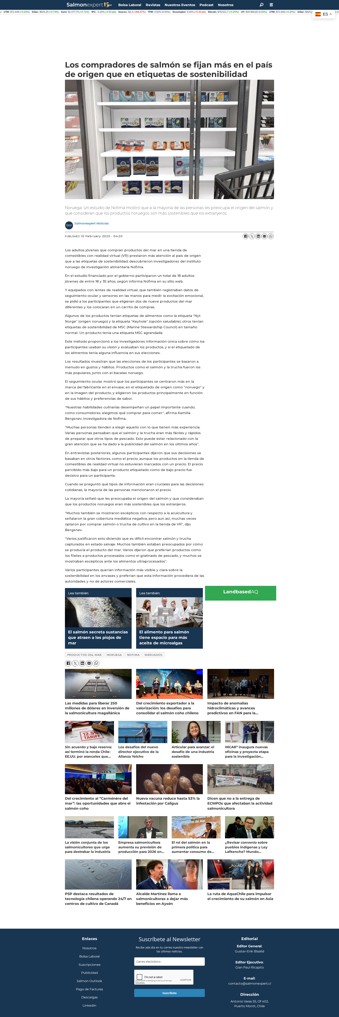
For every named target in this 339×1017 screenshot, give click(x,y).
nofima (133, 654)
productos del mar (84, 654)
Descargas (89, 997)
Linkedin (89, 1005)
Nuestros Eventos (180, 5)
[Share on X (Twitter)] (252, 236)
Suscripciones (89, 965)
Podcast (206, 5)
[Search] (261, 5)
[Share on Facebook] (246, 236)
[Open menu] (271, 5)
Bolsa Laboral (129, 5)
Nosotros (225, 5)
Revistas (153, 5)
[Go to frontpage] (89, 5)
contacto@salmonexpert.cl (249, 983)
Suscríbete (169, 993)
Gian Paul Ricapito (249, 967)
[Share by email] (264, 236)
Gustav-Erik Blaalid (249, 951)
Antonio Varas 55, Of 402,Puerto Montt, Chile (250, 1004)
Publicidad (89, 973)
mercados (153, 654)
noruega (114, 654)
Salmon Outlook (89, 981)
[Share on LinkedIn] (258, 236)
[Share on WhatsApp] (271, 236)
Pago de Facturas (89, 989)
